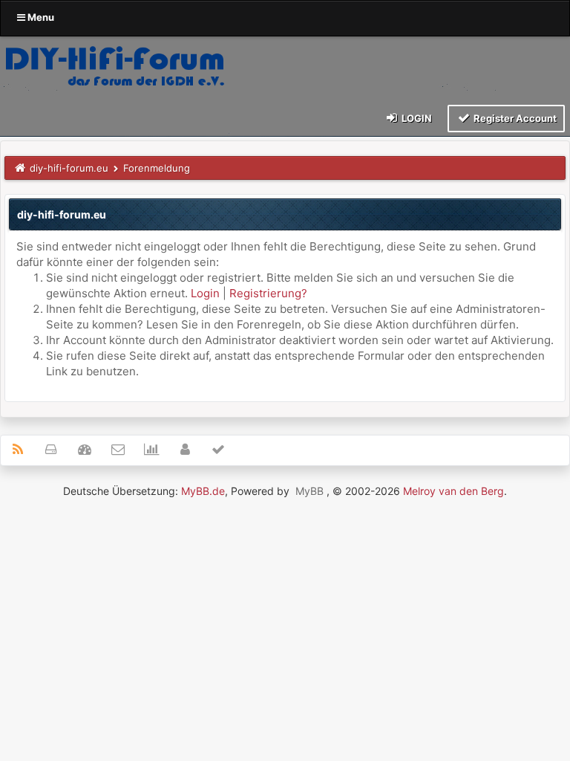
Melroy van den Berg (453, 491)
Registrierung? (268, 293)
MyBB (309, 491)
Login (415, 118)
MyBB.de (203, 491)
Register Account (514, 118)
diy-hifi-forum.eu (69, 168)
